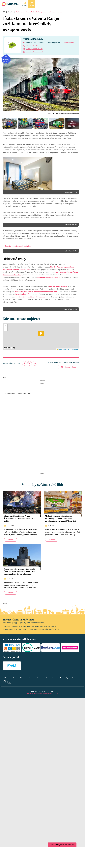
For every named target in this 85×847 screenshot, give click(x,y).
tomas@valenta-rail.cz (34, 49)
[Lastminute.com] (70, 647)
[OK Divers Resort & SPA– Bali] (12, 647)
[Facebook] (5, 682)
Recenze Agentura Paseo (68, 678)
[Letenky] (31, 647)
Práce (46, 678)
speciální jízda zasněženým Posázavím (30, 297)
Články (10, 12)
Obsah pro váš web (10, 678)
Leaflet (60, 349)
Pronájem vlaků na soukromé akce (18, 246)
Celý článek (10, 540)
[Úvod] (4, 12)
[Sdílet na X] (29, 363)
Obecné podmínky (26, 678)
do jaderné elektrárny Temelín (48, 277)
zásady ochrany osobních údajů (39, 629)
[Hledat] (24, 3)
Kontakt (54, 678)
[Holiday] (10, 4)
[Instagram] (9, 682)
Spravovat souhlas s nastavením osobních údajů (42, 694)
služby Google (54, 629)
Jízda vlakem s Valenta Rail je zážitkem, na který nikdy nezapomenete (39, 12)
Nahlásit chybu (70, 367)
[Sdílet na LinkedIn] (35, 363)
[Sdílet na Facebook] (24, 363)
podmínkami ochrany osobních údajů (43, 626)
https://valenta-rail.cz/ (34, 52)
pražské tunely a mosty (58, 286)
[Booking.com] (50, 647)
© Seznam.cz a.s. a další (71, 349)
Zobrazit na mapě (67, 43)
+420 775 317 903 (32, 46)
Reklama (38, 678)
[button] (41, 334)
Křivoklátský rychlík (21, 294)
